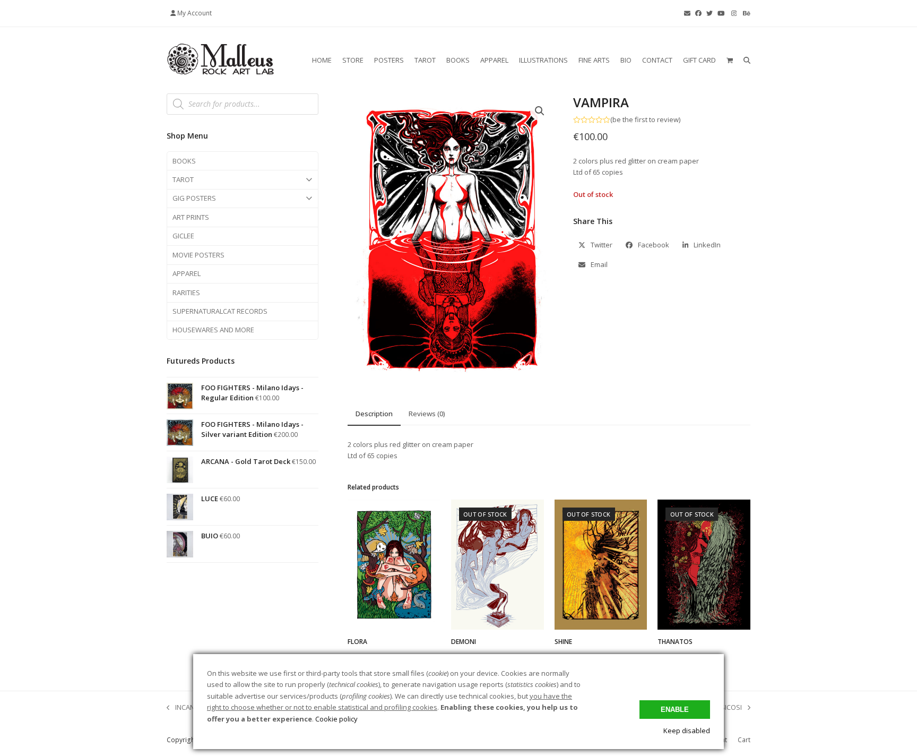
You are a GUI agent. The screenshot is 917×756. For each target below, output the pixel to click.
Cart (744, 739)
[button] (729, 60)
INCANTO (185, 707)
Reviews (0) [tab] (427, 413)
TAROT (183, 179)
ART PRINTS (190, 217)
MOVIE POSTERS (198, 255)
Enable (675, 710)
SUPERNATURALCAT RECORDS (219, 311)
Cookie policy (336, 719)
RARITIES (186, 292)
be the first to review (645, 119)
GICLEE (183, 235)
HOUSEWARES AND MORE (213, 329)
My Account (194, 13)
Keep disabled (686, 730)
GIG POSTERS (194, 198)
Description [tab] (374, 413)
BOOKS (184, 161)
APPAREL (186, 273)
